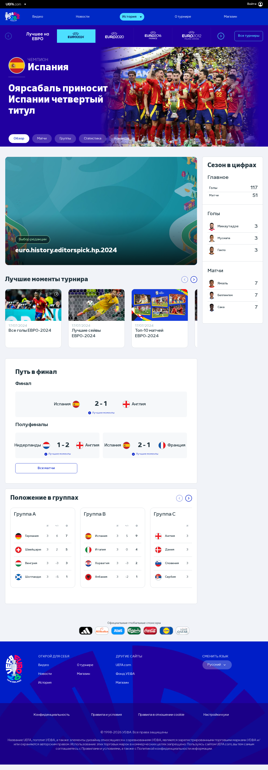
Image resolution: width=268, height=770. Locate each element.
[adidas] (86, 631)
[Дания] (159, 549)
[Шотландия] (19, 577)
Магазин (83, 673)
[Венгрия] (19, 563)
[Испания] (89, 536)
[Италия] (89, 549)
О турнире (85, 665)
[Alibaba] (102, 631)
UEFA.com (123, 665)
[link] (38, 17)
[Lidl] (166, 631)
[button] (132, 17)
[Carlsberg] (134, 631)
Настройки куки (216, 714)
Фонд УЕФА (125, 673)
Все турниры (248, 35)
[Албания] (89, 577)
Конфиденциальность (52, 714)
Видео (43, 665)
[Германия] (19, 536)
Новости (45, 673)
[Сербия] (159, 577)
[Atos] (118, 631)
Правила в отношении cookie (161, 714)
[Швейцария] (19, 549)
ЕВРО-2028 (12, 16)
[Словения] (159, 563)
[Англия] (159, 536)
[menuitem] (49, 17)
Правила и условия (106, 714)
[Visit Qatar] (182, 631)
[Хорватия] (89, 563)
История (45, 682)
